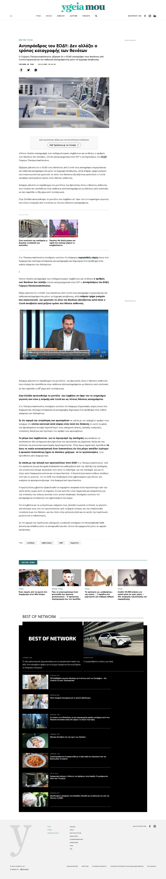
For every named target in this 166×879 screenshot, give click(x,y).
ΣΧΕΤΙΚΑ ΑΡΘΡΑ (28, 562)
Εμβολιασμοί (47, 543)
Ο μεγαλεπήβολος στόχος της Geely (98, 661)
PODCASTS (86, 16)
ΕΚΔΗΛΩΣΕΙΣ (74, 836)
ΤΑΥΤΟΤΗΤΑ (85, 866)
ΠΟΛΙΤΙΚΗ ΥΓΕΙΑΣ (26, 40)
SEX (71, 849)
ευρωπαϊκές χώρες (88, 257)
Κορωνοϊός (75, 543)
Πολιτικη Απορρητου (99, 866)
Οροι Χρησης (151, 866)
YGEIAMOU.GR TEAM (26, 64)
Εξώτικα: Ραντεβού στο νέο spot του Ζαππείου (68, 737)
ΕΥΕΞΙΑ (49, 16)
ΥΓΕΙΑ (38, 16)
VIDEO (72, 830)
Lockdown (30, 543)
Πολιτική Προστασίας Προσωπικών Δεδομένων (126, 866)
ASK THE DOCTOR (75, 833)
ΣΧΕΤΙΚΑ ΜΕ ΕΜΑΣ (72, 866)
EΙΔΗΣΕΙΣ (72, 827)
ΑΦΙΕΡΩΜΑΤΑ (74, 842)
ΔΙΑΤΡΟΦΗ (73, 16)
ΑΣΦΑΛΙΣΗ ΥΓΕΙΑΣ (52, 833)
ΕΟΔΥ (104, 156)
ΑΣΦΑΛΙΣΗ (60, 16)
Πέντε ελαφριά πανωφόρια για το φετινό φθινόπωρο (70, 698)
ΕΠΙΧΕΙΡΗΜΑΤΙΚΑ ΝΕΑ (76, 839)
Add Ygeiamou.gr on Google (62, 145)
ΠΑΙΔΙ (71, 846)
